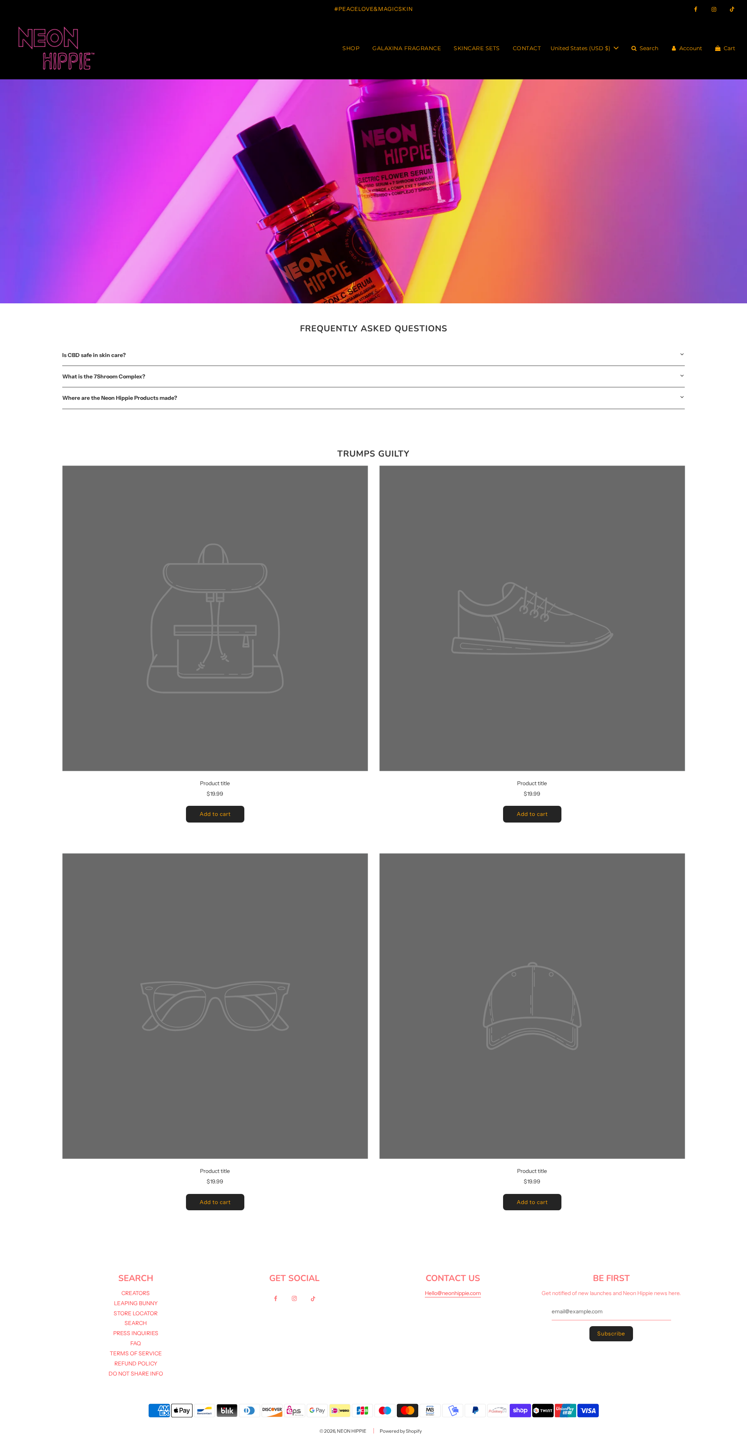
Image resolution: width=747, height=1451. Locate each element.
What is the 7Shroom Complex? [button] (103, 376)
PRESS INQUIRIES (135, 1333)
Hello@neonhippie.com (453, 1293)
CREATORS (135, 1293)
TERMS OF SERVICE (136, 1353)
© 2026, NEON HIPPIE (342, 1431)
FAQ (135, 1343)
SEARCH (135, 1323)
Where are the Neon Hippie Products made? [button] (119, 397)
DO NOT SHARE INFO (136, 1373)
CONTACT (527, 48)
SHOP (350, 48)
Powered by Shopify (401, 1431)
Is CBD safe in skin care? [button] (94, 355)
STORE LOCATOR (136, 1313)
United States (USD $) (581, 48)
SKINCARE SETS (477, 48)
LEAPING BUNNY (136, 1303)
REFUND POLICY (135, 1363)
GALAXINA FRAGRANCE (406, 48)
